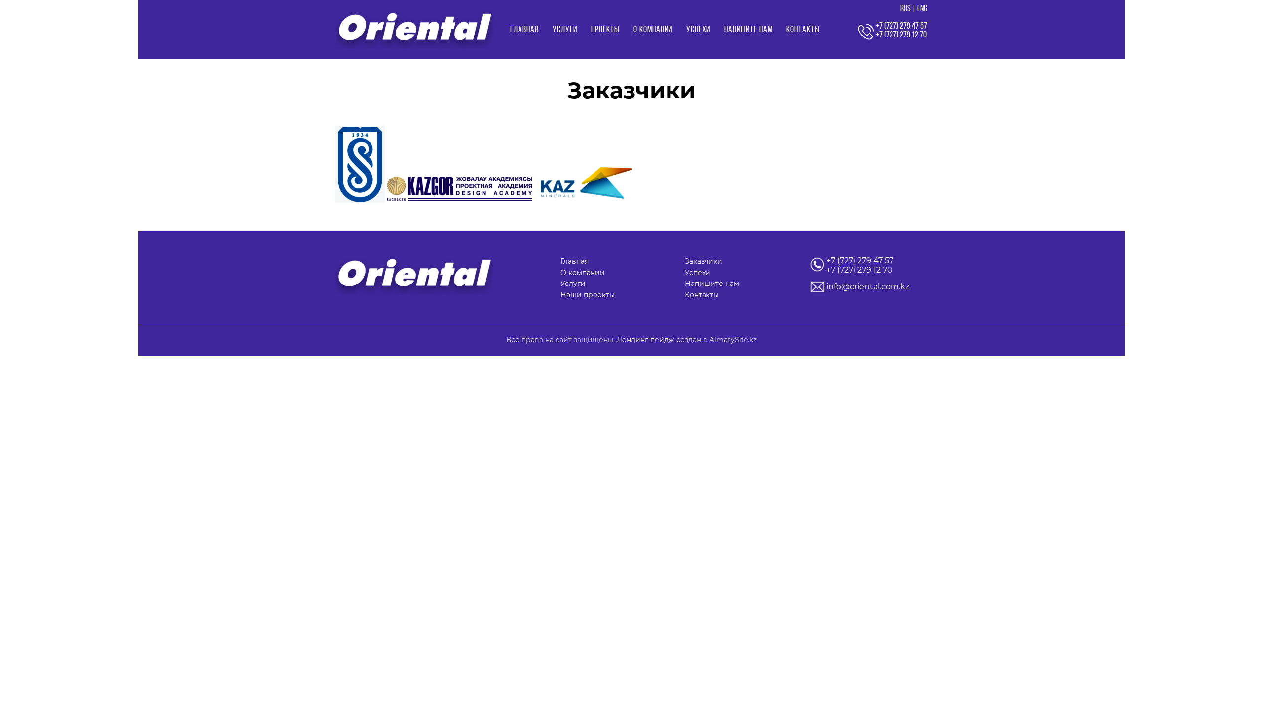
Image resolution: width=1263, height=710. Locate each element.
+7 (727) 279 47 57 (859, 260)
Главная (524, 30)
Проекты (605, 30)
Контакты (803, 30)
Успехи (698, 30)
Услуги (565, 30)
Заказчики (703, 261)
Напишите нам (748, 30)
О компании (652, 30)
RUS (905, 9)
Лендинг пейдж (645, 339)
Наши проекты (587, 294)
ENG (922, 9)
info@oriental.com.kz (867, 286)
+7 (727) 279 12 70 (859, 270)
